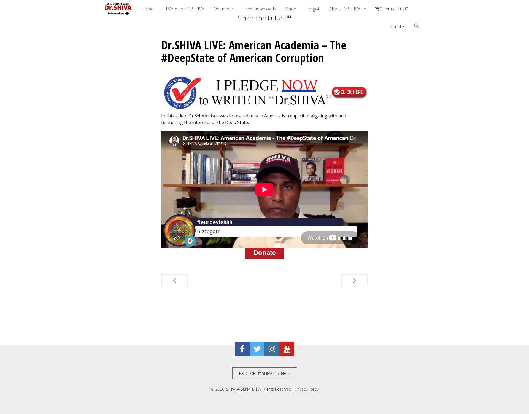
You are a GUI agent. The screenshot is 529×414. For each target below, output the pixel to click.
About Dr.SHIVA (345, 9)
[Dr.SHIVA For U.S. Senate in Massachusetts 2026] (118, 9)
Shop (291, 9)
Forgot (312, 9)
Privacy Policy (306, 389)
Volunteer (223, 9)
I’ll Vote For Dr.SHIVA (183, 9)
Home (147, 9)
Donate (396, 26)
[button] (416, 27)
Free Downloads (259, 9)
